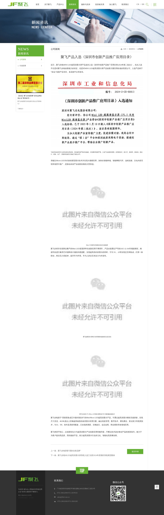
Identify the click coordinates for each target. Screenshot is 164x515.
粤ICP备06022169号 (25, 495)
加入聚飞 (112, 4)
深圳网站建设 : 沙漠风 (26, 498)
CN (138, 4)
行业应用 (23, 66)
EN (143, 4)
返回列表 (135, 451)
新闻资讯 (72, 4)
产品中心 (60, 4)
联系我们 (125, 4)
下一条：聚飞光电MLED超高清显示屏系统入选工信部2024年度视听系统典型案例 (83, 455)
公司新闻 (23, 59)
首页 (37, 4)
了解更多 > (21, 108)
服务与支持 (85, 4)
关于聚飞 (48, 4)
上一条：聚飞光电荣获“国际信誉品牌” (66, 451)
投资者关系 (99, 4)
